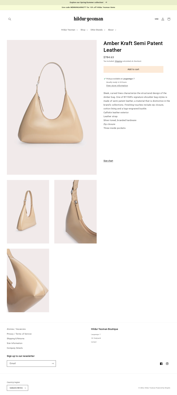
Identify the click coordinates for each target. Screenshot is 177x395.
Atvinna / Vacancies (16, 329)
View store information (117, 85)
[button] (10, 19)
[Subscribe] (53, 363)
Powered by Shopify (163, 388)
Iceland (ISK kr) (16, 388)
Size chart (108, 160)
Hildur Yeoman (150, 388)
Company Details (15, 348)
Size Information (14, 343)
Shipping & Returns (15, 338)
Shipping (118, 61)
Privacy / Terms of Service (19, 334)
